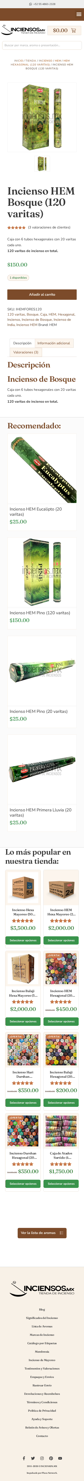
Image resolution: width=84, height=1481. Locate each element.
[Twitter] (33, 1458)
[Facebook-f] (24, 1458)
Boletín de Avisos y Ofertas (42, 1427)
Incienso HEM (26, 324)
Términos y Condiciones (42, 1402)
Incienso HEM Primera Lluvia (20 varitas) (40, 812)
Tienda (30, 60)
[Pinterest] (51, 1458)
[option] (42, 117)
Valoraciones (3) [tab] (25, 352)
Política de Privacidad (42, 1410)
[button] (79, 14)
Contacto (42, 1436)
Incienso (45, 60)
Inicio (18, 60)
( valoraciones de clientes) (49, 227)
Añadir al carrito (42, 294)
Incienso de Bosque (37, 319)
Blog (42, 1309)
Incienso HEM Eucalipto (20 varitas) (36, 511)
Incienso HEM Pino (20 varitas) (39, 711)
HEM (58, 60)
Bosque (33, 314)
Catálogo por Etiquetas (42, 1343)
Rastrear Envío (42, 1385)
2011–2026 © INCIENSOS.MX (42, 1466)
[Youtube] (60, 1458)
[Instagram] (42, 1458)
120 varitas (16, 314)
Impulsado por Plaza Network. (42, 1472)
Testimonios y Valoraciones (42, 1368)
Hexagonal (66, 314)
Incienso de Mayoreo (42, 1360)
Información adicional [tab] (53, 343)
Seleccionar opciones (23, 940)
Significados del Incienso (42, 1318)
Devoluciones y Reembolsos (42, 1393)
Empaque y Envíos (42, 1377)
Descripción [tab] (22, 343)
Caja (43, 314)
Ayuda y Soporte (42, 1419)
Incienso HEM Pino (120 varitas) (40, 613)
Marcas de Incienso (42, 1334)
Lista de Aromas (42, 1326)
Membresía (42, 1351)
